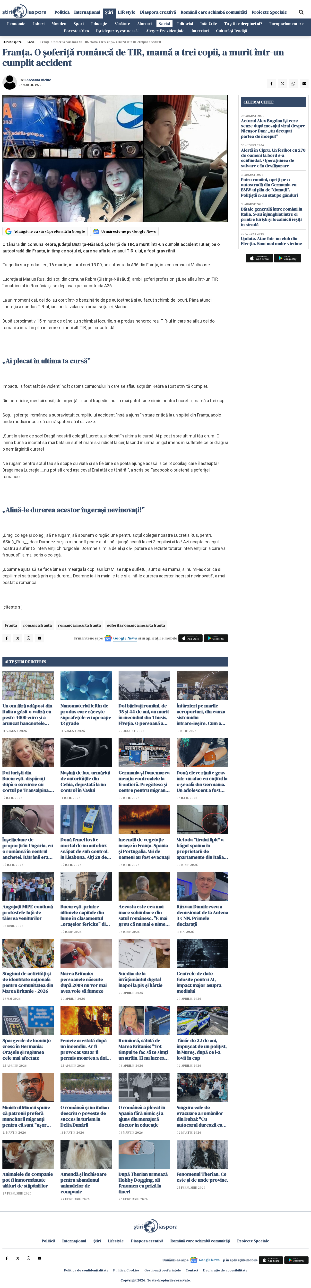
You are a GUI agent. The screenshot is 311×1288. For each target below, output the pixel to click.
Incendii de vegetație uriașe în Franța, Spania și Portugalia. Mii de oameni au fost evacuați (144, 848)
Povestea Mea (76, 30)
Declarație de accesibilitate (225, 1270)
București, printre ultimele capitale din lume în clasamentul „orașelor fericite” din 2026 (84, 915)
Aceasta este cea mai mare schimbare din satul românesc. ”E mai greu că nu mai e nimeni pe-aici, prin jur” (144, 915)
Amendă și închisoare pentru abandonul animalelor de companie (83, 1183)
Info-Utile (208, 23)
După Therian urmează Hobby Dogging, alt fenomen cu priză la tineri (143, 1183)
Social (164, 23)
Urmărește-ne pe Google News (128, 231)
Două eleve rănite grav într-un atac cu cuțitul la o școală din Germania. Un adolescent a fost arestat (202, 781)
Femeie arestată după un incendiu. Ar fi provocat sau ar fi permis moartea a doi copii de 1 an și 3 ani (83, 1049)
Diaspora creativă (158, 12)
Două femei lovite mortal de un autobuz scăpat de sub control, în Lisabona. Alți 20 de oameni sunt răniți (84, 848)
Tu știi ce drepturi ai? (243, 23)
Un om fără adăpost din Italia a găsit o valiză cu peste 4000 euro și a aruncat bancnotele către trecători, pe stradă (27, 714)
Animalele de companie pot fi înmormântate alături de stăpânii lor (27, 1180)
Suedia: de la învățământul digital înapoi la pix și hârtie (141, 979)
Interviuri (200, 30)
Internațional (87, 12)
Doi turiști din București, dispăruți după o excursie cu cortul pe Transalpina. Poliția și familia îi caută (27, 781)
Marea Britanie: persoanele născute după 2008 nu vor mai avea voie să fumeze (83, 982)
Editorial (185, 23)
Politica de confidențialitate (86, 1270)
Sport (79, 23)
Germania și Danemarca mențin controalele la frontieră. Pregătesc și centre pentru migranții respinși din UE (144, 781)
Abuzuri (144, 23)
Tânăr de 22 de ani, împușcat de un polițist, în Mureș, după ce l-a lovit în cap (202, 1049)
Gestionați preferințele (162, 1270)
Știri (109, 12)
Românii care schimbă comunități (214, 12)
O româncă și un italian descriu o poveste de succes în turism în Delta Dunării (84, 1116)
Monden (59, 23)
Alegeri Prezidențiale (165, 30)
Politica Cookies (126, 1270)
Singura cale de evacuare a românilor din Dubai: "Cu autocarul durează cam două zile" (201, 1116)
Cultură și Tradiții (231, 30)
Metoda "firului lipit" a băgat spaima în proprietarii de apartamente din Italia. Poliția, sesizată (201, 848)
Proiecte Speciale (269, 12)
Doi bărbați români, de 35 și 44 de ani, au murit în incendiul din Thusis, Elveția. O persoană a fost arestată (144, 714)
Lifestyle (126, 12)
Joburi (38, 23)
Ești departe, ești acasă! (117, 30)
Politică (62, 12)
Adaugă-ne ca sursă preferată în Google (49, 231)
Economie (16, 23)
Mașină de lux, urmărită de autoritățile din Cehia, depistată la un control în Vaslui (85, 781)
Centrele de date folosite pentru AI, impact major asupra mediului (199, 982)
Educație (99, 23)
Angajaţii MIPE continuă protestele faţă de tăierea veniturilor (27, 912)
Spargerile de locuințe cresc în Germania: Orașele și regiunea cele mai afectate (26, 1049)
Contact (192, 1270)
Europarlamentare (286, 23)
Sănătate (122, 23)
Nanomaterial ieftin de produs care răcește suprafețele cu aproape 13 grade (85, 714)
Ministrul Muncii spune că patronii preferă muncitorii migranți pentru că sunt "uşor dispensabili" (26, 1116)
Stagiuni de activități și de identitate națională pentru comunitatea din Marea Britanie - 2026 (27, 982)
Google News (125, 638)
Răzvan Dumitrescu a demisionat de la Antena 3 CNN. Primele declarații (202, 915)
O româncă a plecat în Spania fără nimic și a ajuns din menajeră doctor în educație (142, 1116)
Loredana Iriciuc (38, 79)
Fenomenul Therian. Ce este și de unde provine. (202, 1177)
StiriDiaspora (12, 42)
